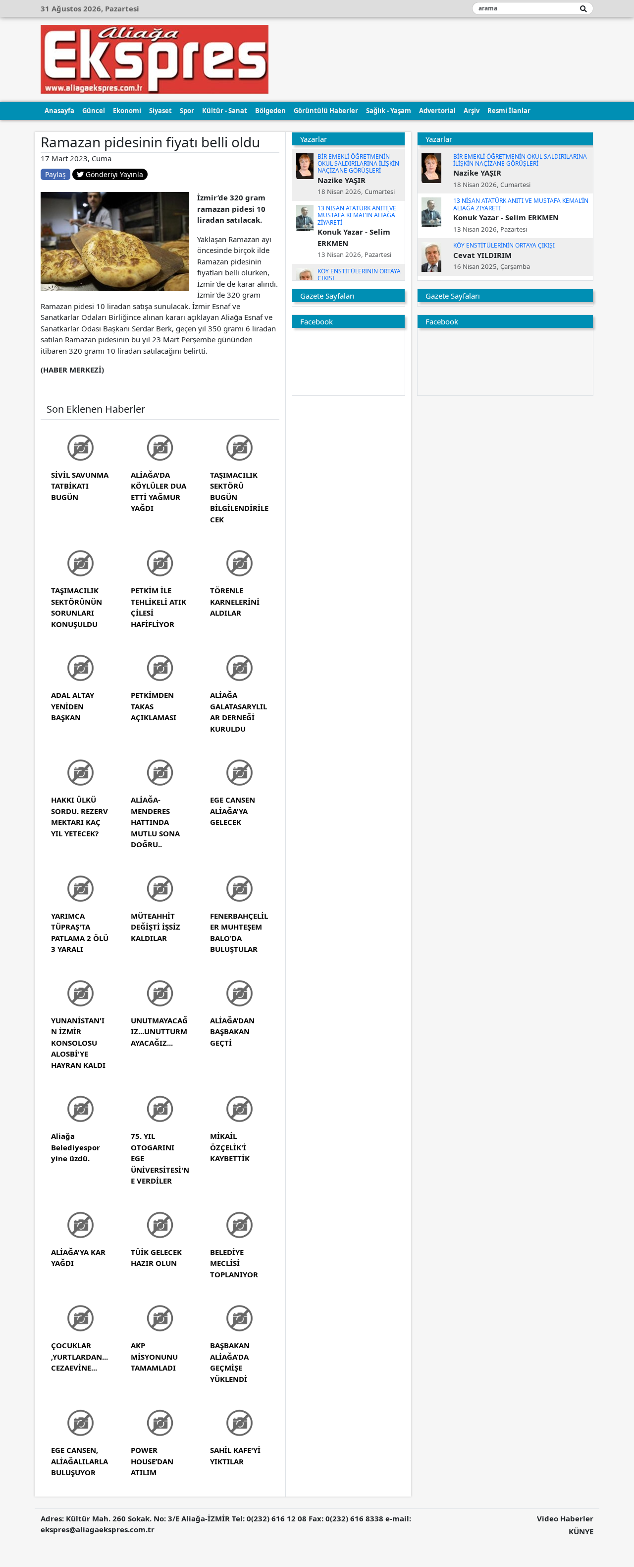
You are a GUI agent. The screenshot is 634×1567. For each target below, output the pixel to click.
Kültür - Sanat (224, 110)
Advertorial (437, 110)
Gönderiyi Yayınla (113, 174)
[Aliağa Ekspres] (154, 58)
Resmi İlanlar (508, 110)
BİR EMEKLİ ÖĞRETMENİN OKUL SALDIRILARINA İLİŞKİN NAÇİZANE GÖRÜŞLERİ (358, 163)
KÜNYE (581, 1531)
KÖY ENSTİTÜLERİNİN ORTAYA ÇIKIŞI (359, 274)
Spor (187, 110)
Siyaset (160, 110)
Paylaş (55, 174)
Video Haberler (565, 1518)
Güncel (93, 110)
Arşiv (471, 110)
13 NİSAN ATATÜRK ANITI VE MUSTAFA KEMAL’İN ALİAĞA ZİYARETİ (356, 215)
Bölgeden (270, 110)
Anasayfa (59, 110)
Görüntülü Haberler (326, 110)
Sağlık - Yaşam (388, 110)
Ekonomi (127, 110)
